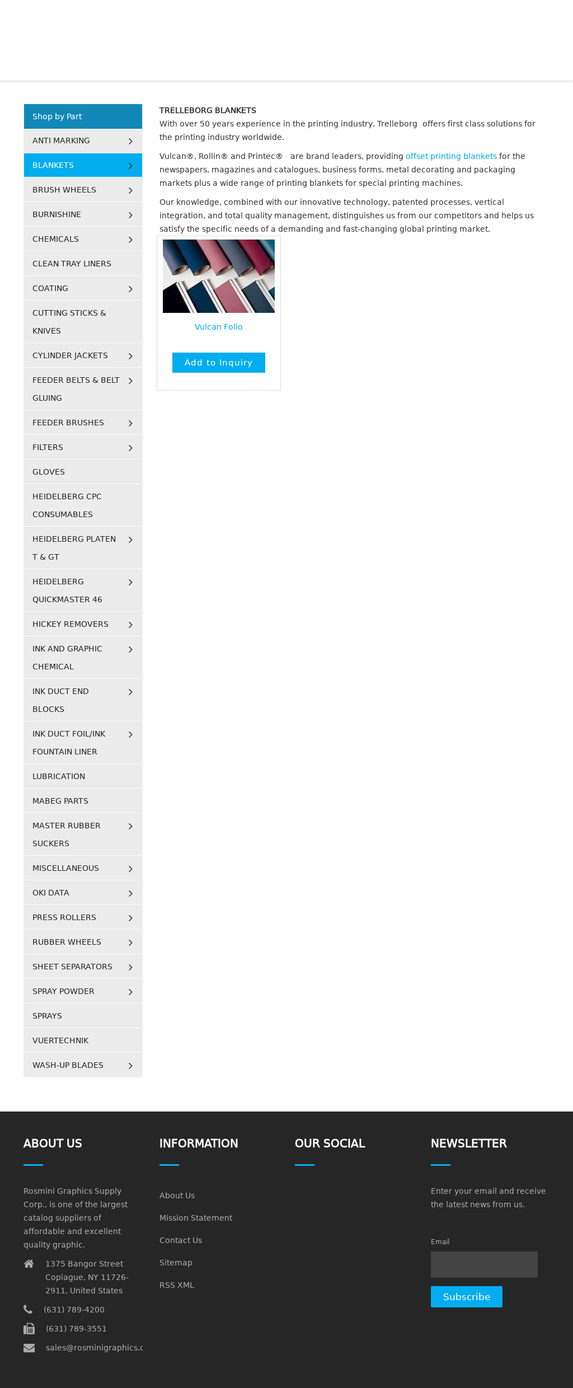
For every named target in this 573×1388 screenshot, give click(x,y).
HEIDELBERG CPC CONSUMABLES (67, 505)
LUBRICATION (58, 776)
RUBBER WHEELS (66, 941)
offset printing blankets (451, 156)
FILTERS (47, 447)
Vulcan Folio (219, 326)
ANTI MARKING (61, 140)
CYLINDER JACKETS (70, 355)
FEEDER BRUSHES (68, 422)
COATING (50, 288)
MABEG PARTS (60, 800)
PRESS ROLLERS (64, 917)
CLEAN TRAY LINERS (71, 263)
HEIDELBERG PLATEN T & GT (74, 547)
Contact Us (180, 1240)
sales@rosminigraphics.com (101, 1347)
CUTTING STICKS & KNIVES (69, 321)
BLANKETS (53, 165)
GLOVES (48, 471)
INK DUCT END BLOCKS (60, 700)
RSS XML (176, 1285)
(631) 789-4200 (74, 1309)
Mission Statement (195, 1217)
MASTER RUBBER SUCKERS (66, 834)
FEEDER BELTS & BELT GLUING (76, 389)
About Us (177, 1195)
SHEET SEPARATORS (72, 966)
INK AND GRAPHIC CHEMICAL (67, 657)
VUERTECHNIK (60, 1040)
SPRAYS (47, 1015)
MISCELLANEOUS (65, 868)
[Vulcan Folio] (219, 276)
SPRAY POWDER (63, 991)
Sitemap (175, 1262)
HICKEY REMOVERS (70, 624)
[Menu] (544, 14)
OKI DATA (50, 892)
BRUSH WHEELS (64, 189)
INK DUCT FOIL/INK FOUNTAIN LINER (68, 742)
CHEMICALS (55, 239)
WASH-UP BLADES (68, 1065)
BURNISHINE (56, 214)
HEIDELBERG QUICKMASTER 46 (67, 590)
